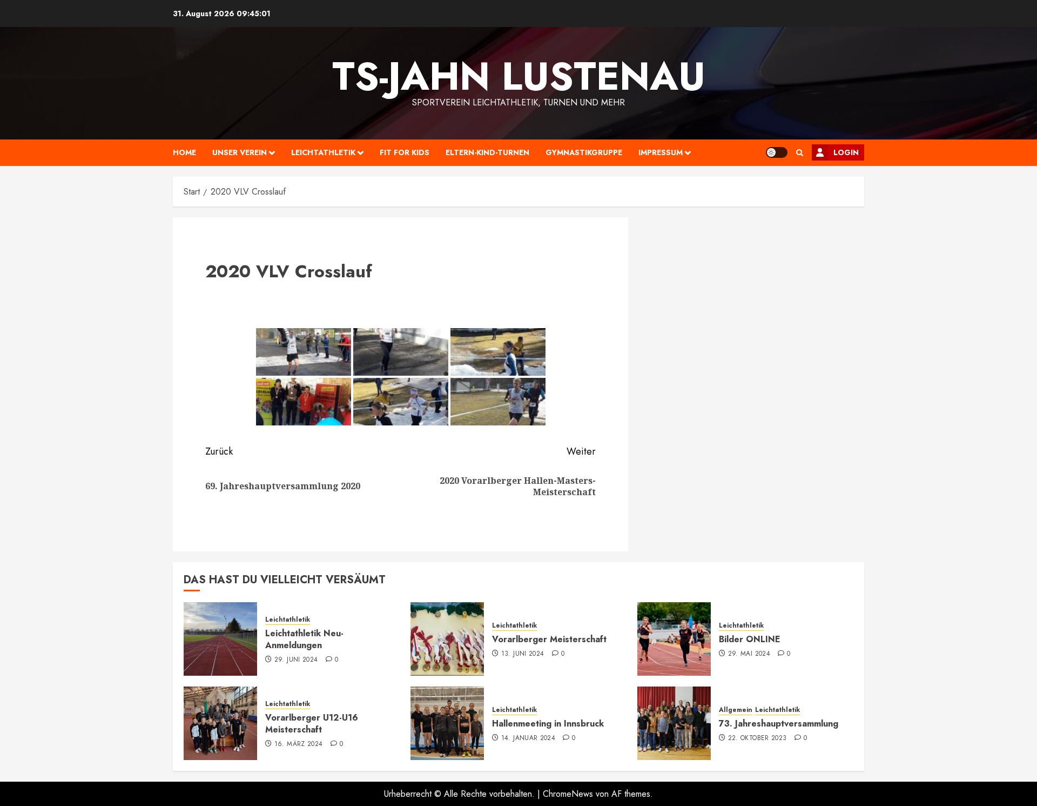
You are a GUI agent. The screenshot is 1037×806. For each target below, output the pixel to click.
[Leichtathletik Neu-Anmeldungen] (220, 639)
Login (846, 152)
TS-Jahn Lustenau (518, 76)
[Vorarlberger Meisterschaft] (447, 639)
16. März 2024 (298, 744)
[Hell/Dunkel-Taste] (776, 152)
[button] (799, 152)
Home (184, 152)
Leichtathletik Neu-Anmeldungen (304, 639)
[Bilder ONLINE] (674, 639)
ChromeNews (568, 794)
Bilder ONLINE (749, 639)
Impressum (660, 152)
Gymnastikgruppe (584, 152)
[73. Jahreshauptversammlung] (674, 723)
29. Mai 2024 (749, 654)
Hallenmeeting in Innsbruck (548, 723)
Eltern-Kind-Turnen (487, 152)
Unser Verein (239, 152)
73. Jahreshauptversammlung (778, 723)
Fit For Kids (404, 152)
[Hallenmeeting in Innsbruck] (447, 723)
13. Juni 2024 (522, 654)
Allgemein (735, 710)
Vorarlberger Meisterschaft (549, 639)
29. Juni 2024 (296, 660)
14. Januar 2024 (528, 738)
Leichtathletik (323, 152)
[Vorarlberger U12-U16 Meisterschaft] (220, 723)
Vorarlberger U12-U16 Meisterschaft (311, 723)
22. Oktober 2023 (757, 738)
